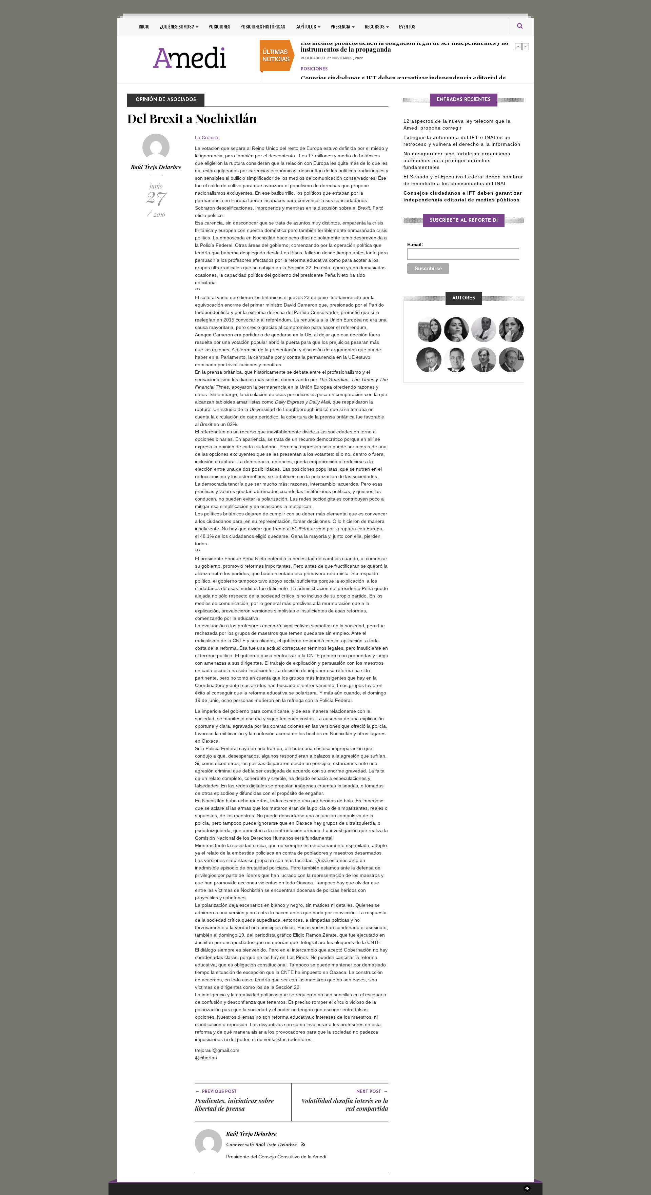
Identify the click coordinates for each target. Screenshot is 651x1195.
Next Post (372, 1091)
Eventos (407, 26)
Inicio (144, 26)
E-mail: (415, 244)
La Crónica (206, 137)
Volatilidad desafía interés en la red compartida (344, 1105)
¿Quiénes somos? (177, 26)
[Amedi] (190, 57)
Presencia (341, 26)
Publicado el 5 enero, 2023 (327, 71)
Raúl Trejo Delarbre (156, 167)
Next (525, 46)
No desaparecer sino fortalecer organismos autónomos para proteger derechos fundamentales (456, 160)
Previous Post (216, 1091)
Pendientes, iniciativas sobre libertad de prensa (234, 1105)
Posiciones (219, 26)
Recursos (375, 26)
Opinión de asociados (166, 99)
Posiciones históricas (262, 26)
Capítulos (306, 26)
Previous (518, 46)
